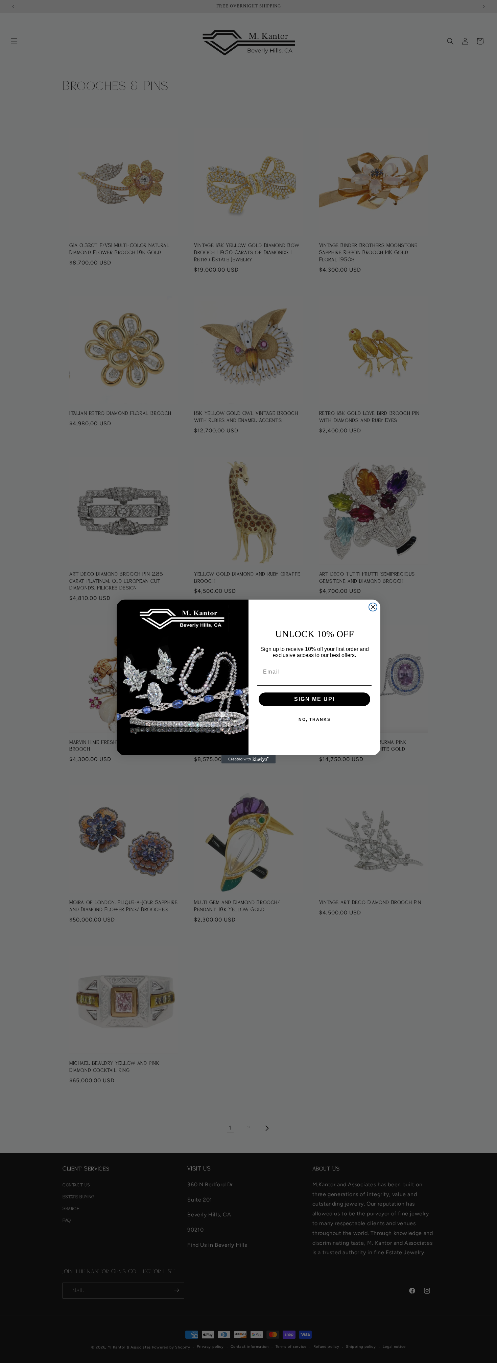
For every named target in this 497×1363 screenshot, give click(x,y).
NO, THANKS (315, 719)
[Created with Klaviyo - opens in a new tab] (248, 759)
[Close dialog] (373, 607)
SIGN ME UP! (314, 699)
